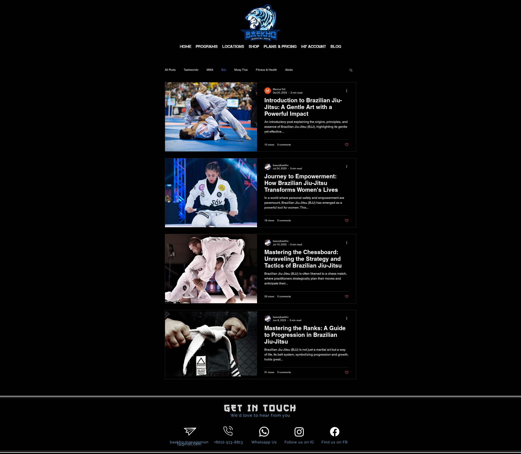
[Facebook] (334, 431)
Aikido (289, 69)
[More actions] (348, 90)
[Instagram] (299, 431)
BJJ (223, 69)
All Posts (170, 69)
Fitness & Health (266, 69)
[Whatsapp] (264, 431)
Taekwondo (191, 69)
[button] (351, 70)
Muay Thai (241, 69)
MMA (210, 69)
